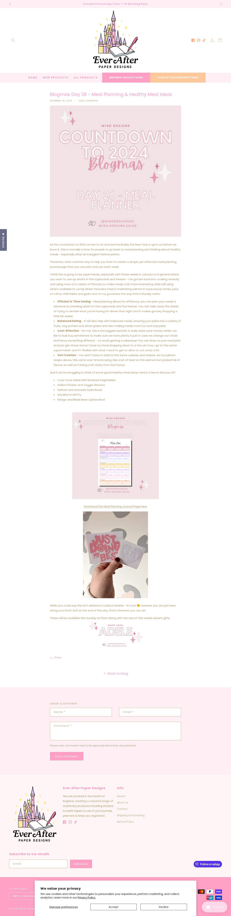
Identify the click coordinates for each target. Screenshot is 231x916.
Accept (114, 907)
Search (121, 796)
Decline (164, 907)
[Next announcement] (221, 4)
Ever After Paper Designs (32, 908)
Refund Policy (125, 821)
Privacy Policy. (87, 897)
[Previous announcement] (10, 4)
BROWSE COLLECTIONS (126, 77)
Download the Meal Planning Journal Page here (115, 506)
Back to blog (118, 673)
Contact (122, 809)
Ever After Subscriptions (177, 77)
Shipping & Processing (131, 815)
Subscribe (81, 864)
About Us (122, 802)
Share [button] (57, 657)
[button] (13, 40)
